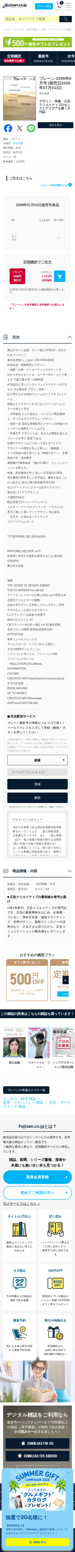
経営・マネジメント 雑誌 (23, 1103)
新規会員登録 (37, 1177)
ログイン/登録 (44, 6)
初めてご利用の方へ (37, 1193)
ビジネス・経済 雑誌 (25, 29)
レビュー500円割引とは (56, 185)
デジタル (14, 238)
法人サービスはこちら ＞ (22, 1203)
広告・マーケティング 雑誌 (56, 29)
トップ (7, 29)
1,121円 (44, 220)
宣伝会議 (18, 143)
